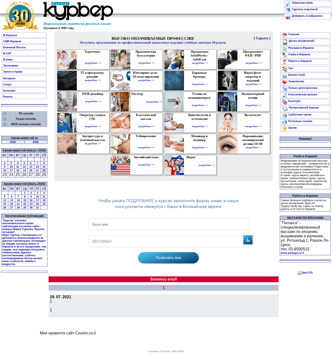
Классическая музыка (302, 94)
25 (44, 203)
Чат (290, 68)
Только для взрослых (302, 87)
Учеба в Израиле (299, 54)
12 (24, 166)
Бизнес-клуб (296, 74)
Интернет (9, 78)
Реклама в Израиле (301, 47)
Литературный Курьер (304, 107)
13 (30, 166)
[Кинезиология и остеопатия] (200, 122)
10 (11, 166)
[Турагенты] (93, 59)
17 (11, 170)
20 (30, 170)
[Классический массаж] (146, 122)
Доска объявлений (301, 40)
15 (44, 166)
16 (4, 170)
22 (44, 170)
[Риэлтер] (138, 101)
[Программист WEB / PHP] (253, 59)
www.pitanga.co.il (292, 252)
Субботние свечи (299, 114)
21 (37, 170)
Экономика (10, 65)
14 (37, 166)
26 (4, 207)
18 (17, 170)
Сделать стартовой (305, 9)
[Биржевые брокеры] (200, 80)
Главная (293, 34)
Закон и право (13, 71)
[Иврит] (192, 165)
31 (37, 207)
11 (17, 166)
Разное (7, 96)
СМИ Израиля (12, 41)
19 (24, 170)
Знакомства (296, 81)
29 (24, 207)
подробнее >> (93, 62)
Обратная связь (302, 2)
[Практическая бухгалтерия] (146, 59)
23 (31, 203)
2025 (13, 141)
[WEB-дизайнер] (93, 97)
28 (18, 207)
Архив (292, 127)
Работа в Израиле (300, 60)
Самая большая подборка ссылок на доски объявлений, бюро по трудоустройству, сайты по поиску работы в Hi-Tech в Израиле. (303, 204)
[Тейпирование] (146, 143)
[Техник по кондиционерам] (200, 101)
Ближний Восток (14, 47)
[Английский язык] (146, 161)
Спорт (7, 84)
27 (11, 207)
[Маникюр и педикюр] (200, 143)
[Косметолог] (253, 122)
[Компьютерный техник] (253, 101)
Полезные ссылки (300, 121)
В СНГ (7, 53)
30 (31, 207)
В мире (8, 59)
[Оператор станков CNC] (93, 122)
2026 (36, 141)
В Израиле (10, 35)
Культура (9, 90)
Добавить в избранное (307, 15)
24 (37, 203)
